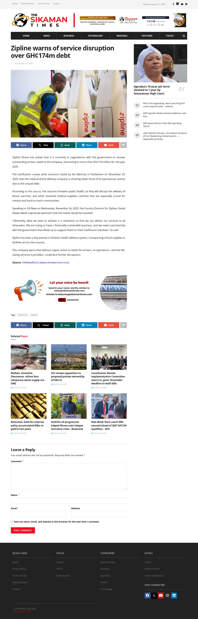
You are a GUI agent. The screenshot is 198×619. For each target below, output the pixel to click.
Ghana (59, 562)
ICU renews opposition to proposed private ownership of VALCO (67, 376)
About (14, 3)
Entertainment (152, 568)
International (63, 575)
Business (69, 35)
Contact (56, 3)
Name (15, 495)
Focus (170, 35)
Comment (17, 461)
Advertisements (27, 3)
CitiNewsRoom (30, 262)
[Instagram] (167, 595)
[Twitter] (154, 596)
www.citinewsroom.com (54, 262)
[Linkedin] (174, 595)
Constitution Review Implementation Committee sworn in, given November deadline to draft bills (108, 378)
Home (26, 35)
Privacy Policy (19, 568)
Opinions (105, 575)
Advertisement (20, 582)
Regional (122, 35)
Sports (148, 562)
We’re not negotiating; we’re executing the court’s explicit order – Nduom (164, 105)
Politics (104, 582)
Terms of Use (44, 3)
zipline (33, 315)
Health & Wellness (154, 575)
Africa (59, 568)
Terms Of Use (19, 575)
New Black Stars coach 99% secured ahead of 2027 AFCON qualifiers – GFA (108, 425)
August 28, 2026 (100, 387)
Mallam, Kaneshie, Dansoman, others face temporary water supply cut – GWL (28, 378)
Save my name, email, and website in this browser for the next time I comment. (56, 521)
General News (108, 562)
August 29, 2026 (19, 387)
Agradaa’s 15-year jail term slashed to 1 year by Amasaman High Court (152, 90)
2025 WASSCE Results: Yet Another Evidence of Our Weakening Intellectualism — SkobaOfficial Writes (165, 136)
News (46, 35)
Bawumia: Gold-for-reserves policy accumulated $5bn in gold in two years (27, 425)
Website (75, 508)
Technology (95, 35)
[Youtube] (161, 595)
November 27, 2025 (24, 63)
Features (147, 35)
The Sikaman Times (22, 611)
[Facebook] (148, 595)
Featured (22, 315)
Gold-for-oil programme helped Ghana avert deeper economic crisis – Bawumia (67, 425)
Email (15, 508)
